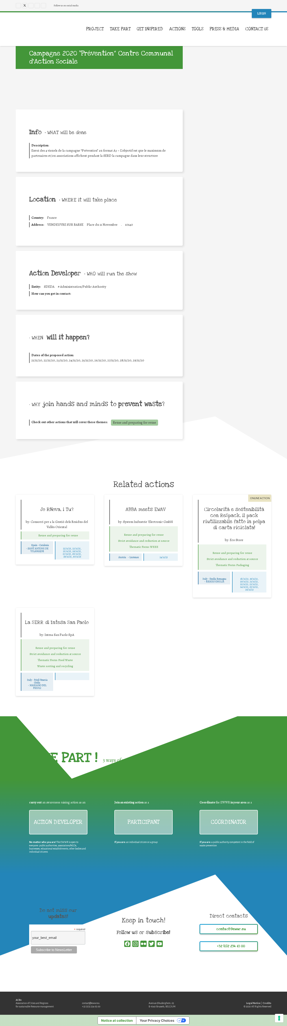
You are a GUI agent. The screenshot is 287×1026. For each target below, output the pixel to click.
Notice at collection (117, 1020)
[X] (24, 5)
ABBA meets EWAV (145, 509)
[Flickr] (43, 5)
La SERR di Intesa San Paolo (57, 622)
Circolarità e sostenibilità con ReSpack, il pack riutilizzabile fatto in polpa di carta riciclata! (234, 518)
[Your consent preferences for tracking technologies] (279, 1018)
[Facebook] (18, 5)
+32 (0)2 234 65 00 (91, 1006)
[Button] (33, 535)
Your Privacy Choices (157, 1020)
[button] (271, 29)
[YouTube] (37, 5)
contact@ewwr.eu (91, 1003)
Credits (267, 1003)
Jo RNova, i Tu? (57, 509)
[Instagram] (31, 5)
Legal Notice (253, 1003)
